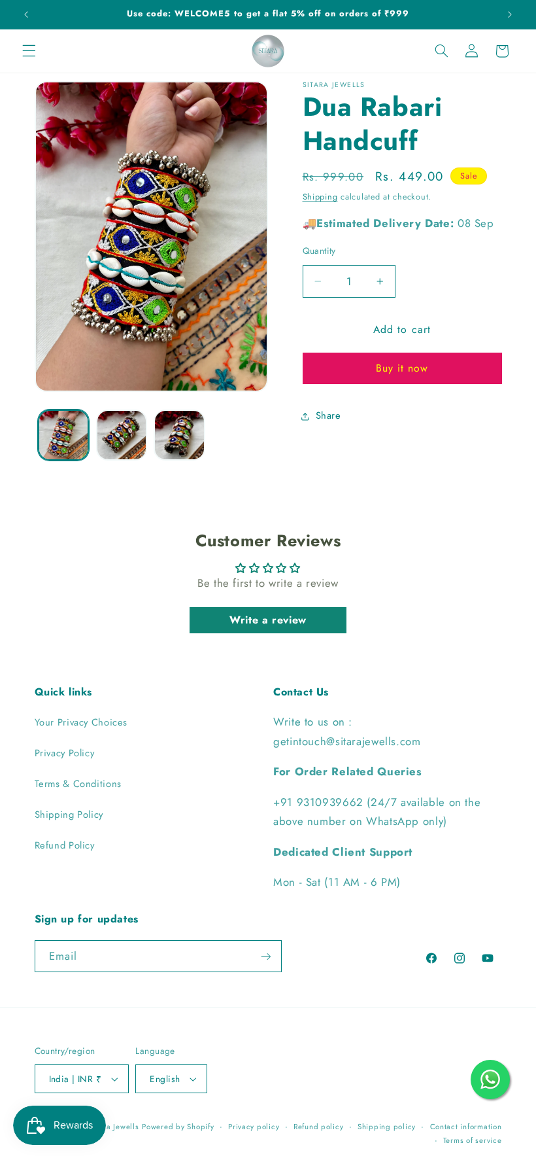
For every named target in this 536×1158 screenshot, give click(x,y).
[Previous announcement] (26, 14)
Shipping (320, 197)
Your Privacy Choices (81, 722)
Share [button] (328, 415)
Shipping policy (387, 1126)
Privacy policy (253, 1126)
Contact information (466, 1126)
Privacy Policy (65, 753)
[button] (29, 51)
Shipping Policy (69, 814)
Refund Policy (65, 845)
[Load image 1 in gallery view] (63, 435)
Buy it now (402, 368)
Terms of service (472, 1140)
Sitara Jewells (114, 1126)
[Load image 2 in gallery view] (121, 435)
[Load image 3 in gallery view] (179, 435)
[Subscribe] (265, 956)
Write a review (268, 619)
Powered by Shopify (178, 1126)
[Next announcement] (509, 14)
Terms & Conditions (78, 784)
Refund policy (318, 1126)
